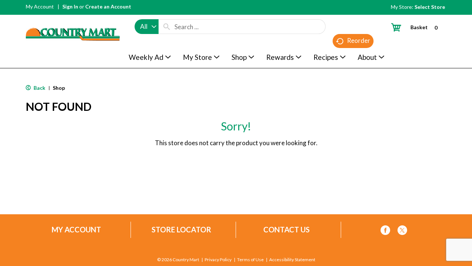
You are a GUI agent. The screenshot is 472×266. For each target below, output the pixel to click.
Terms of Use (250, 259)
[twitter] (402, 231)
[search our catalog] (167, 26)
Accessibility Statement (292, 259)
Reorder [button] (358, 40)
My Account (40, 6)
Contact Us (286, 229)
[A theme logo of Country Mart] (73, 20)
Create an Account (108, 6)
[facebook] (385, 231)
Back (38, 88)
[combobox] (147, 26)
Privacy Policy (218, 259)
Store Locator (181, 229)
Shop (59, 88)
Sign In (70, 6)
